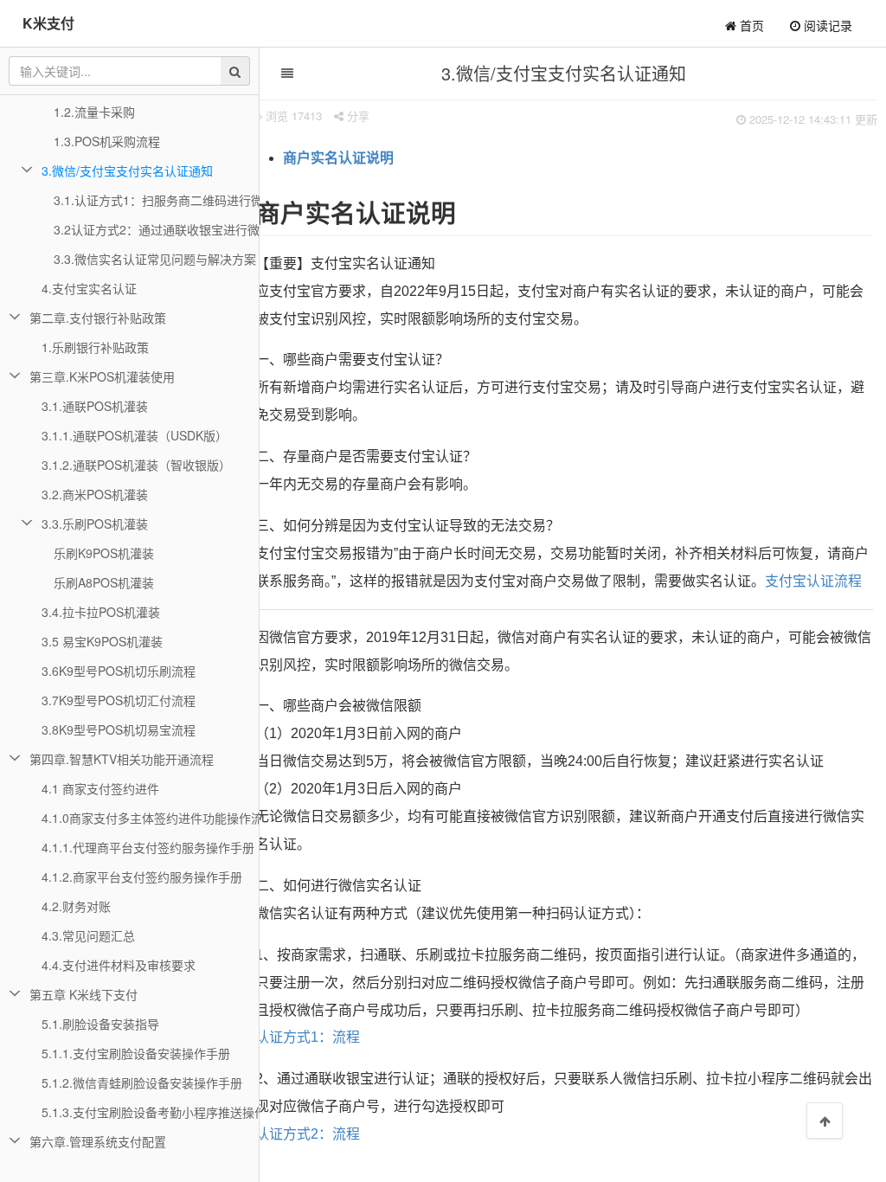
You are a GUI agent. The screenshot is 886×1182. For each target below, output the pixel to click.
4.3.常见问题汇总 (88, 935)
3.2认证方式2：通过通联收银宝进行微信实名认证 (157, 229)
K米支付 (48, 23)
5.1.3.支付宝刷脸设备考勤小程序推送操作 (151, 1112)
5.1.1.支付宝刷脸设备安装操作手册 (136, 1053)
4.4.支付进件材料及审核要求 (119, 964)
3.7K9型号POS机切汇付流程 (119, 700)
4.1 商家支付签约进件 (100, 788)
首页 (750, 25)
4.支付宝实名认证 (89, 288)
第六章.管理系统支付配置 (97, 1141)
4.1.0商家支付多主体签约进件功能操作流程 (151, 817)
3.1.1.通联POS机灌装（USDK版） (135, 435)
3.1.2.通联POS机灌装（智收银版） (136, 464)
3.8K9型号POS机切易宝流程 (119, 729)
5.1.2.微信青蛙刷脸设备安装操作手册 (142, 1082)
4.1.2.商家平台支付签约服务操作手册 (142, 876)
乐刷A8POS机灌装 (104, 582)
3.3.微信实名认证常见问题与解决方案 (155, 258)
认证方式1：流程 (307, 1037)
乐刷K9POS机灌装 (104, 553)
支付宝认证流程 (813, 581)
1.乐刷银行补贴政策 (95, 347)
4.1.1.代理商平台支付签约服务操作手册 (148, 847)
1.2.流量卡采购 (94, 111)
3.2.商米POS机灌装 (95, 494)
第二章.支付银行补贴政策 (97, 317)
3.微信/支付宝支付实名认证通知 (127, 170)
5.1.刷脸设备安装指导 (100, 1023)
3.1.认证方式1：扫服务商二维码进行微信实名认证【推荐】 (157, 200)
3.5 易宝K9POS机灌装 (102, 641)
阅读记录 (826, 25)
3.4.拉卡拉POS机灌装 (101, 611)
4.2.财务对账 (76, 906)
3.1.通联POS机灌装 (95, 405)
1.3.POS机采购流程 (107, 141)
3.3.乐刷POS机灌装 (95, 523)
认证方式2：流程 (307, 1134)
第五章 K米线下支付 (83, 994)
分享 (356, 115)
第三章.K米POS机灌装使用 (102, 376)
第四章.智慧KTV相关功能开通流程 (121, 759)
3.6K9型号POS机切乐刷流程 (119, 670)
